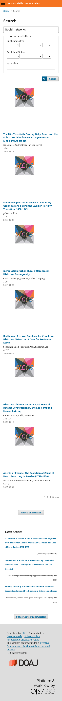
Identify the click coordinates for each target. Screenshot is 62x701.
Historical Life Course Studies (24, 3)
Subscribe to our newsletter (31, 616)
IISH (24, 633)
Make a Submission (31, 512)
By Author (12, 63)
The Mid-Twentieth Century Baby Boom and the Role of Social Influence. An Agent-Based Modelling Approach (30, 137)
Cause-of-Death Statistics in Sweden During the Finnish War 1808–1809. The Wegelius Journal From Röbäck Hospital (29, 564)
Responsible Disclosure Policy (23, 639)
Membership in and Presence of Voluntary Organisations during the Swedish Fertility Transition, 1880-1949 (27, 206)
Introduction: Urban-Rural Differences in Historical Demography (26, 272)
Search (52, 79)
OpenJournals (14, 636)
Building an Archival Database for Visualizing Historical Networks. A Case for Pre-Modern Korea (28, 339)
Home (6, 10)
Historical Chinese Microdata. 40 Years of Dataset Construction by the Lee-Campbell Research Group (27, 408)
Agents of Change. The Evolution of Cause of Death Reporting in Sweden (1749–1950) (28, 474)
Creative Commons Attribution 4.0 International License (28, 646)
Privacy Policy (32, 636)
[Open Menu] (3, 3)
